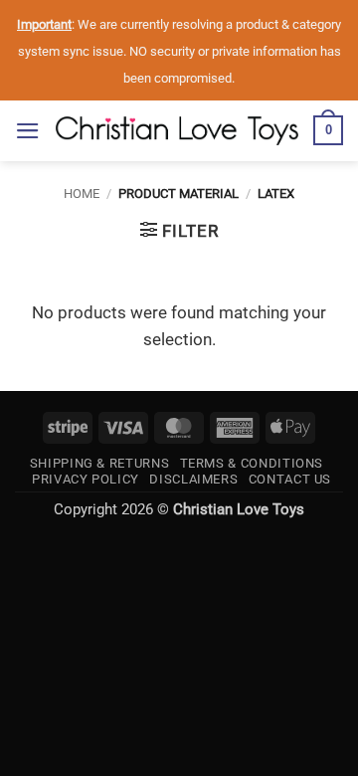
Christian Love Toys (238, 509)
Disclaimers (193, 479)
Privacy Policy (85, 479)
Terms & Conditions (252, 463)
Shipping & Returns (100, 463)
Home (81, 193)
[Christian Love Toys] (177, 130)
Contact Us (290, 479)
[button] (28, 130)
